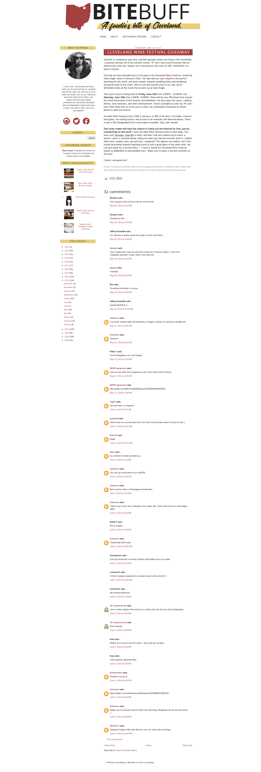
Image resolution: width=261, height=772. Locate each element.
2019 (67, 258)
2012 (67, 329)
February (68, 321)
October (67, 291)
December (68, 283)
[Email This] (110, 178)
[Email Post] (106, 179)
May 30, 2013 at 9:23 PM (121, 292)
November (68, 287)
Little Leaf (142, 762)
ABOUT (114, 36)
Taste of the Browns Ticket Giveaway (85, 170)
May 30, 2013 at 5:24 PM (121, 222)
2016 (67, 269)
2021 (67, 251)
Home (148, 745)
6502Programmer (118, 368)
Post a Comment (114, 739)
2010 (67, 336)
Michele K (114, 726)
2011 (67, 333)
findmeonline (116, 672)
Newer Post (109, 745)
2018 (67, 262)
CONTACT (156, 36)
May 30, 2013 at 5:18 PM (121, 205)
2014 (67, 277)
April (66, 313)
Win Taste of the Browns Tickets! (85, 184)
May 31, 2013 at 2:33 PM (121, 359)
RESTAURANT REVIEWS (135, 36)
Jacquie (113, 248)
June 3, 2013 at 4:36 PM (120, 529)
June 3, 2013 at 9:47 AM (120, 409)
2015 (67, 273)
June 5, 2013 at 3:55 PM (120, 613)
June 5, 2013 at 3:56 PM (120, 630)
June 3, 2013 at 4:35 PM (120, 513)
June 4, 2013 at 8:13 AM (120, 563)
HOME (103, 36)
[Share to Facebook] (118, 178)
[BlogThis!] (113, 178)
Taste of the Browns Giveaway (85, 211)
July (65, 302)
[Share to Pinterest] (121, 178)
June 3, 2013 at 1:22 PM (120, 460)
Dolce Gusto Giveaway (85, 197)
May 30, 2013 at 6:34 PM (121, 275)
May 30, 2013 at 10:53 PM (121, 309)
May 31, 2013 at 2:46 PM (121, 393)
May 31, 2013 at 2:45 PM (121, 376)
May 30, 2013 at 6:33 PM (121, 259)
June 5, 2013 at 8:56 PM (120, 717)
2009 (67, 340)
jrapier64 (114, 418)
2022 (67, 247)
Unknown (114, 318)
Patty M (113, 435)
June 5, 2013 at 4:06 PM (120, 680)
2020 (67, 254)
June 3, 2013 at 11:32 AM (121, 426)
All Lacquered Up (118, 605)
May (66, 310)
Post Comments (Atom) (126, 750)
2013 (67, 280)
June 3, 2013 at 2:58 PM (120, 476)
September (68, 295)
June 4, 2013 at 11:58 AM (121, 580)
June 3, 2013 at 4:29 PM (120, 493)
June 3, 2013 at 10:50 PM (121, 546)
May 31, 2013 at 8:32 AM (121, 326)
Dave (112, 452)
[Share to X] (115, 178)
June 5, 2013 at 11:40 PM (121, 733)
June (66, 306)
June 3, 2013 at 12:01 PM (121, 443)
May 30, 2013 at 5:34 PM (121, 239)
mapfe (113, 402)
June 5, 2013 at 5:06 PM (120, 697)
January (67, 324)
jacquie (113, 268)
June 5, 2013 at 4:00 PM (120, 647)
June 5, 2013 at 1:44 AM (120, 596)
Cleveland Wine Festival (168, 75)
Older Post (187, 745)
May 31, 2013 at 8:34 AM (121, 342)
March (66, 317)
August (67, 298)
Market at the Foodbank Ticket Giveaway (85, 226)
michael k (114, 469)
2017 (67, 265)
